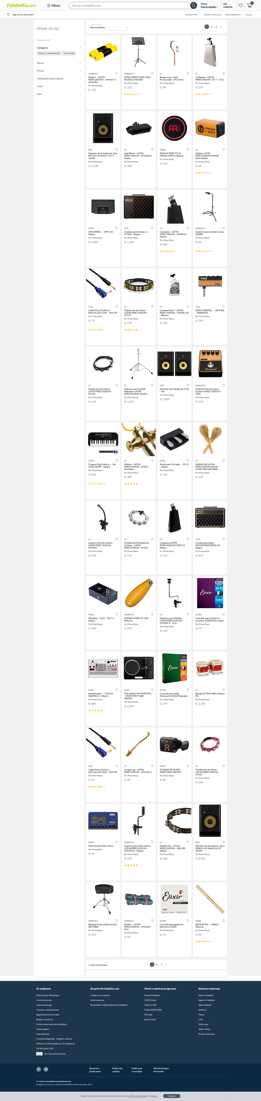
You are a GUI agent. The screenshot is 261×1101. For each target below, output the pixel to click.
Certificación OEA (44, 1048)
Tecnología (69, 53)
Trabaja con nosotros (100, 995)
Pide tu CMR (150, 1005)
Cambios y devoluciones (47, 1009)
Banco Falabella (205, 995)
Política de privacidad (137, 1070)
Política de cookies (117, 1070)
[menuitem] (190, 14)
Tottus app (203, 1024)
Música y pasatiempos (49, 53)
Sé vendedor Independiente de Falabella (108, 1005)
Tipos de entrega (44, 1005)
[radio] (125, 94)
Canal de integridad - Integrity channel (54, 1038)
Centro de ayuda (44, 1000)
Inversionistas (42, 1034)
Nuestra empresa (206, 1034)
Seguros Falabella (206, 1000)
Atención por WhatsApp (47, 995)
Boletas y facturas (44, 1019)
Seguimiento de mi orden (48, 1014)
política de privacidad (138, 1096)
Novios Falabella (152, 995)
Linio (200, 1019)
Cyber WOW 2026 (153, 1009)
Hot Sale (148, 1014)
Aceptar (172, 1096)
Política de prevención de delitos (51, 1024)
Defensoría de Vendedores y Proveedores (55, 1043)
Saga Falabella (205, 1005)
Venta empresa (97, 1000)
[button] (133, 5)
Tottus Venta (204, 1029)
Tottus (201, 1014)
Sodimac (202, 1009)
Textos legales (42, 1029)
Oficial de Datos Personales (161, 1070)
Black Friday (150, 1019)
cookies (154, 1096)
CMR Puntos (150, 1000)
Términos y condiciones (95, 1070)
